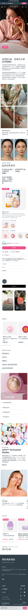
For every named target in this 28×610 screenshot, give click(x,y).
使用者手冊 (4, 270)
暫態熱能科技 (5, 353)
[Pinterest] (24, 595)
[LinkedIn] (20, 595)
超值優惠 (24, 3)
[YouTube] (24, 592)
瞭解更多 (4, 464)
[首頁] (14, 7)
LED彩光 (4, 360)
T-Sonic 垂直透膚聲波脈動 (9, 364)
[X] (20, 592)
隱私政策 (20, 574)
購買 (25, 608)
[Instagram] (20, 588)
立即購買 (5, 47)
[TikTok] (20, 599)
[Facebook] (24, 588)
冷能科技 (4, 357)
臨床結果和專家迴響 (7, 368)
